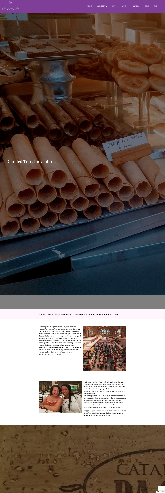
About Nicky (102, 6)
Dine (113, 6)
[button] (114, 6)
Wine (124, 6)
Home (89, 6)
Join (155, 6)
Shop (147, 6)
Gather (136, 6)
